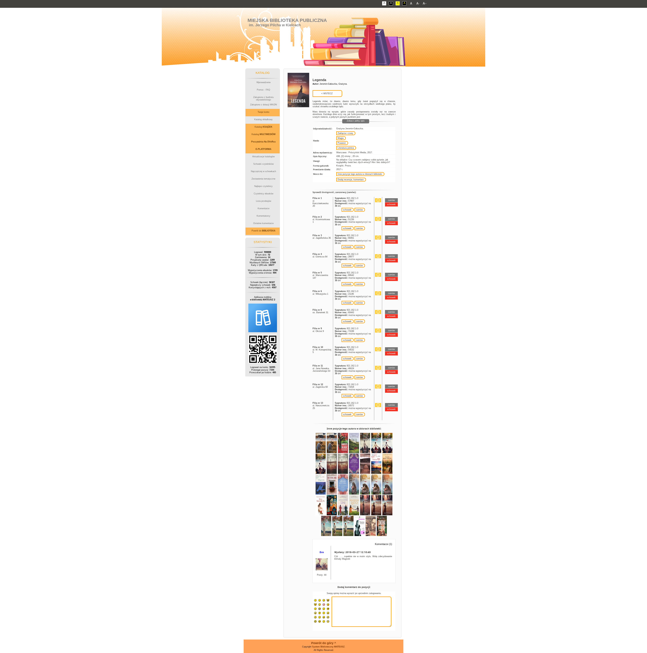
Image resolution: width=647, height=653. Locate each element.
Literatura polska (346, 148)
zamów (359, 210)
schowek (347, 210)
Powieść (342, 143)
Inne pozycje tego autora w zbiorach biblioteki (360, 174)
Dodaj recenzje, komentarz (351, 179)
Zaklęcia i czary (345, 133)
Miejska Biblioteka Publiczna (287, 20)
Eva (322, 552)
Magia (341, 138)
